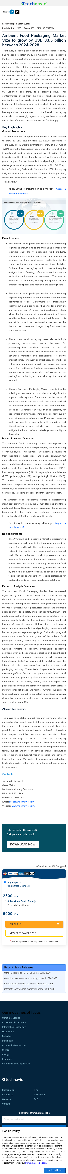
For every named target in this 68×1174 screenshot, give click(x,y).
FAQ (37, 1099)
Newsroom (40, 1094)
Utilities (5, 1050)
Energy (5, 1054)
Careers (6, 1103)
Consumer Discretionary (14, 1022)
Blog (37, 1090)
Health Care (8, 1031)
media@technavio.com (21, 801)
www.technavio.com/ (23, 805)
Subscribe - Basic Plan (20, 901)
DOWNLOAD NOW (22, 844)
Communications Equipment (16, 1063)
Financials (7, 1059)
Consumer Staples (11, 1018)
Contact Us (7, 1094)
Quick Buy (16, 924)
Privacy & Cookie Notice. (36, 1163)
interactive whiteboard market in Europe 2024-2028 (29, 989)
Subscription (8, 1090)
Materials (6, 1036)
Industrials (7, 1040)
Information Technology (14, 1027)
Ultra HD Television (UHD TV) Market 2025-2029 (27, 973)
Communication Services (14, 1045)
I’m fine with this (54, 1170)
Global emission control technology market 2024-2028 (30, 978)
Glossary (6, 1099)
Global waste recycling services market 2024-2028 (28, 983)
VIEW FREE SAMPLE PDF (23, 933)
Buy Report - (17, 884)
